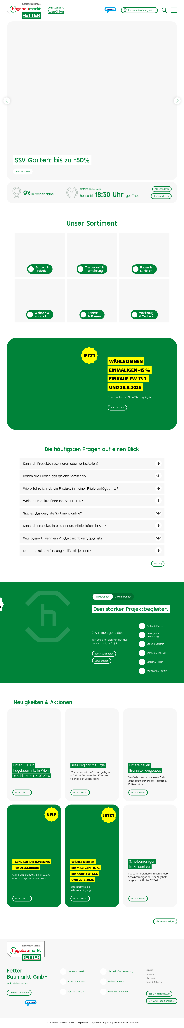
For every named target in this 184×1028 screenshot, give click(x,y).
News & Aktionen (154, 982)
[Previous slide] (6, 100)
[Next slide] (177, 100)
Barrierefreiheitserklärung (126, 1023)
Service (149, 970)
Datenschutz (97, 1023)
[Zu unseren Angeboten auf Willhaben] (110, 10)
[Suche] (164, 10)
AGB (109, 1023)
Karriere (150, 974)
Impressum (83, 1023)
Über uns (150, 978)
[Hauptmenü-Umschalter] (174, 10)
